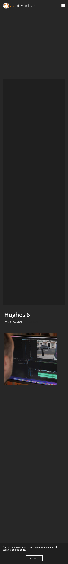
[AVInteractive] (19, 6)
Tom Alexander (13, 322)
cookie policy (19, 549)
